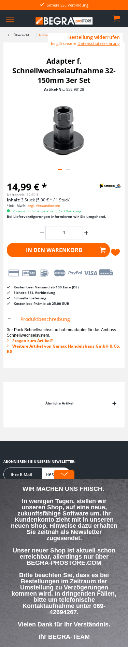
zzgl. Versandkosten (44, 205)
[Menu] (10, 18)
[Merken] (116, 252)
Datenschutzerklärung (98, 43)
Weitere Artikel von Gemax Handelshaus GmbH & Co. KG (63, 348)
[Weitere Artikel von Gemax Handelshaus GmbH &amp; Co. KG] (104, 185)
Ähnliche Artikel (59, 403)
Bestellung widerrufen (94, 37)
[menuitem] (10, 18)
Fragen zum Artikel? (32, 341)
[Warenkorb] (117, 18)
